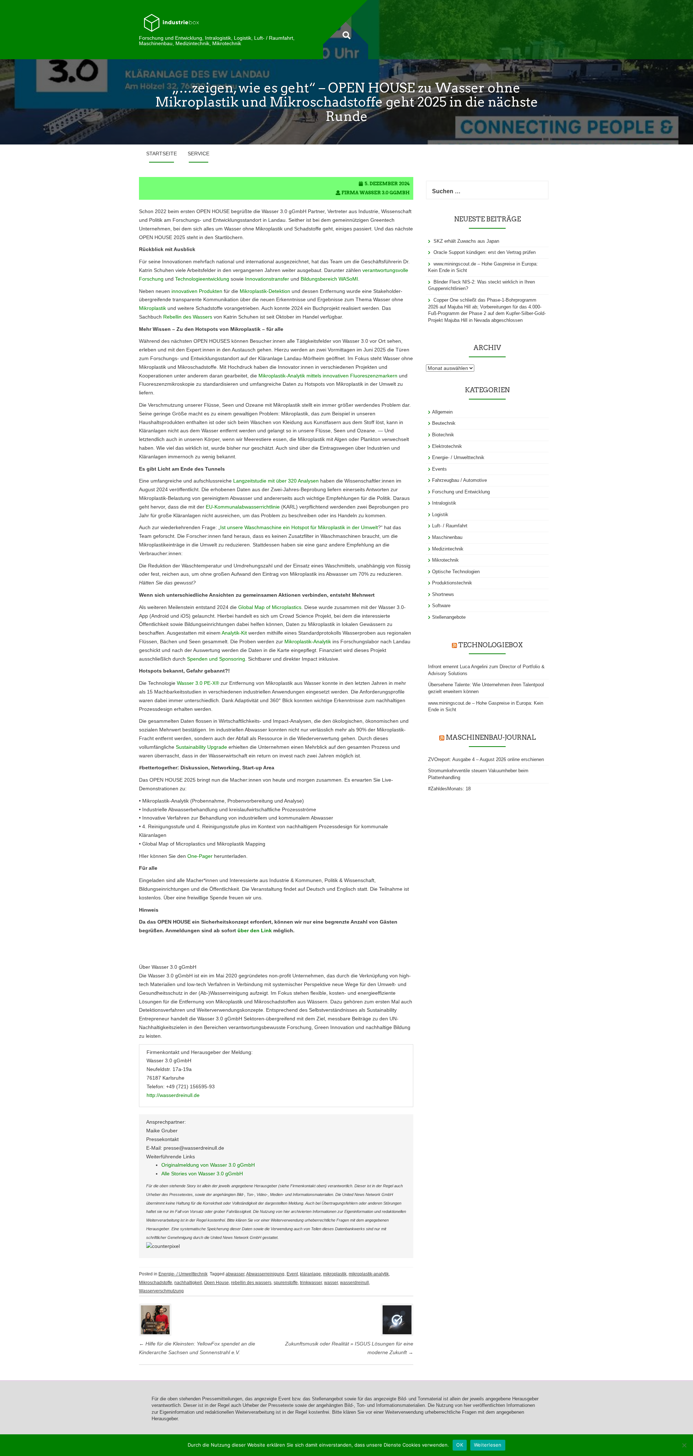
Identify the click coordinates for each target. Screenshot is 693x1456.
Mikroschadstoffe (155, 1282)
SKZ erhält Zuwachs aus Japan (466, 241)
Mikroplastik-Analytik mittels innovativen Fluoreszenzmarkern (327, 376)
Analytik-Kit (234, 633)
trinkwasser (311, 1282)
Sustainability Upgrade (201, 747)
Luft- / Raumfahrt (449, 525)
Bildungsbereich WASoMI (329, 279)
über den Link (254, 930)
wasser (331, 1282)
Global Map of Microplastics (269, 607)
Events (439, 469)
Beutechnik (444, 423)
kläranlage (310, 1273)
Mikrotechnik (445, 560)
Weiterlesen (488, 1445)
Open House (216, 1282)
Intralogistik (444, 503)
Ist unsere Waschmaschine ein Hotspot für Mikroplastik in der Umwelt (299, 527)
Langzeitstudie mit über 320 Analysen (276, 481)
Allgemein (442, 412)
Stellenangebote (449, 617)
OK (459, 1445)
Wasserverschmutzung (161, 1290)
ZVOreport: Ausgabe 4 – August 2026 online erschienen (486, 759)
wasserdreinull (354, 1282)
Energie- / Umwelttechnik (183, 1273)
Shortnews (443, 594)
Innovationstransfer (267, 279)
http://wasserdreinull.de (173, 1095)
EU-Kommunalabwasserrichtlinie (243, 507)
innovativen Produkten (196, 291)
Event (292, 1273)
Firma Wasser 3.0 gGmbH (375, 192)
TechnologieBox (490, 645)
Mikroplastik (152, 308)
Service (198, 153)
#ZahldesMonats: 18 (449, 788)
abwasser (235, 1273)
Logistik (440, 514)
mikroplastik (334, 1273)
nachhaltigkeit (188, 1282)
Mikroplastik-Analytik (307, 641)
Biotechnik (443, 434)
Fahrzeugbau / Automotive (459, 480)
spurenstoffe (286, 1282)
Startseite (161, 153)
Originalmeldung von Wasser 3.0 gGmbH (208, 1165)
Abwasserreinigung (265, 1273)
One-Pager (200, 856)
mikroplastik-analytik (369, 1273)
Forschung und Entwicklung (461, 491)
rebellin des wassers (251, 1282)
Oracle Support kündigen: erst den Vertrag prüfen (484, 252)
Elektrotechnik (447, 446)
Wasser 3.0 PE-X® (198, 683)
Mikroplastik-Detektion (265, 291)
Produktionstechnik (452, 583)
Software (441, 605)
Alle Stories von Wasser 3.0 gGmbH (202, 1173)
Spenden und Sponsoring (216, 659)
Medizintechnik (447, 549)
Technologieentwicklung (202, 279)
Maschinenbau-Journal (491, 737)
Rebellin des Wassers (187, 317)
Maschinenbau (447, 537)
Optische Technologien (456, 571)
